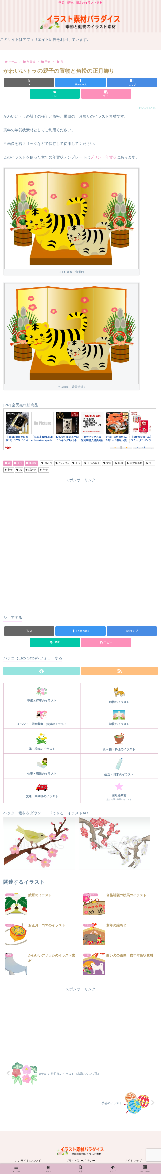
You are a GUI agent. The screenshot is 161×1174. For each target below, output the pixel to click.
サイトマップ (133, 1160)
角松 (45, 469)
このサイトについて (28, 1160)
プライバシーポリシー (80, 1160)
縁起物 (32, 469)
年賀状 (33, 463)
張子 (151, 463)
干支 (19, 463)
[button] (106, 94)
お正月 (48, 463)
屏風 (120, 463)
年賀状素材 (136, 463)
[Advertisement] (80, 512)
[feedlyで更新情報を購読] (41, 671)
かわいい (64, 463)
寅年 (108, 463)
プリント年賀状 (103, 157)
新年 (10, 469)
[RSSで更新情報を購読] (119, 671)
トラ (77, 463)
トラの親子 (93, 463)
